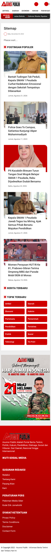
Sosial (30, 334)
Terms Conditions (10, 522)
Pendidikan (10, 326)
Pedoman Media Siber (12, 501)
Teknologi (9, 342)
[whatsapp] (11, 463)
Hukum (35, 11)
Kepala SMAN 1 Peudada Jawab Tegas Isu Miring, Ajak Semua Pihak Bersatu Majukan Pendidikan (24, 223)
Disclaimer (7, 526)
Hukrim (31, 311)
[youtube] (22, 463)
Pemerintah (33, 319)
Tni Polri (31, 342)
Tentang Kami (8, 479)
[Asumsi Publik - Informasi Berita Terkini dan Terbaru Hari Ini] (10, 7)
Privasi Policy (8, 517)
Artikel (5, 11)
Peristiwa (32, 326)
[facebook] (3, 463)
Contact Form (8, 531)
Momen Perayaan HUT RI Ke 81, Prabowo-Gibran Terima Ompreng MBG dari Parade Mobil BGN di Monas (24, 270)
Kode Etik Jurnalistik (12, 505)
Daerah (15, 11)
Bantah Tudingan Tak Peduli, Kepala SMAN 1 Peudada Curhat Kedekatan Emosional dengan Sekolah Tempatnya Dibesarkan (24, 84)
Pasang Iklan (8, 483)
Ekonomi (25, 11)
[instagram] (18, 463)
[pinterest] (15, 463)
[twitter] (7, 463)
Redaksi (6, 475)
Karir (4, 488)
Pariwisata (46, 11)
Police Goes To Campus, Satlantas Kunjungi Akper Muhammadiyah (22, 131)
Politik (8, 334)
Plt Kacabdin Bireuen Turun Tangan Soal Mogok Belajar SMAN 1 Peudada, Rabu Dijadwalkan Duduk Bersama (24, 176)
